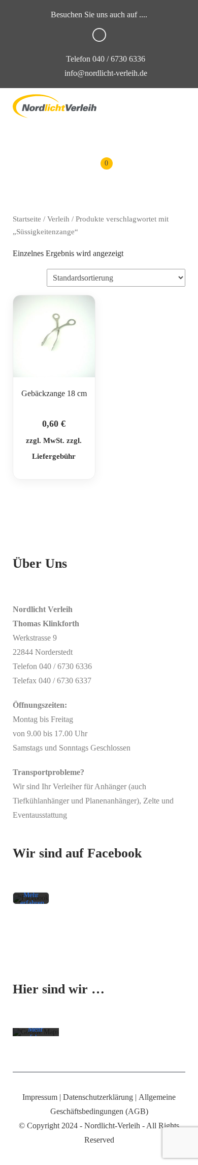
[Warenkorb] (99, 170)
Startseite (27, 219)
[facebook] (99, 35)
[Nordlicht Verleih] (54, 106)
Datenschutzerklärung (98, 1097)
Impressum (39, 1097)
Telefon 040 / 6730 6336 (104, 58)
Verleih (58, 219)
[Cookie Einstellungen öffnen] (18, 1152)
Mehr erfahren (32, 899)
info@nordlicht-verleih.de (105, 73)
